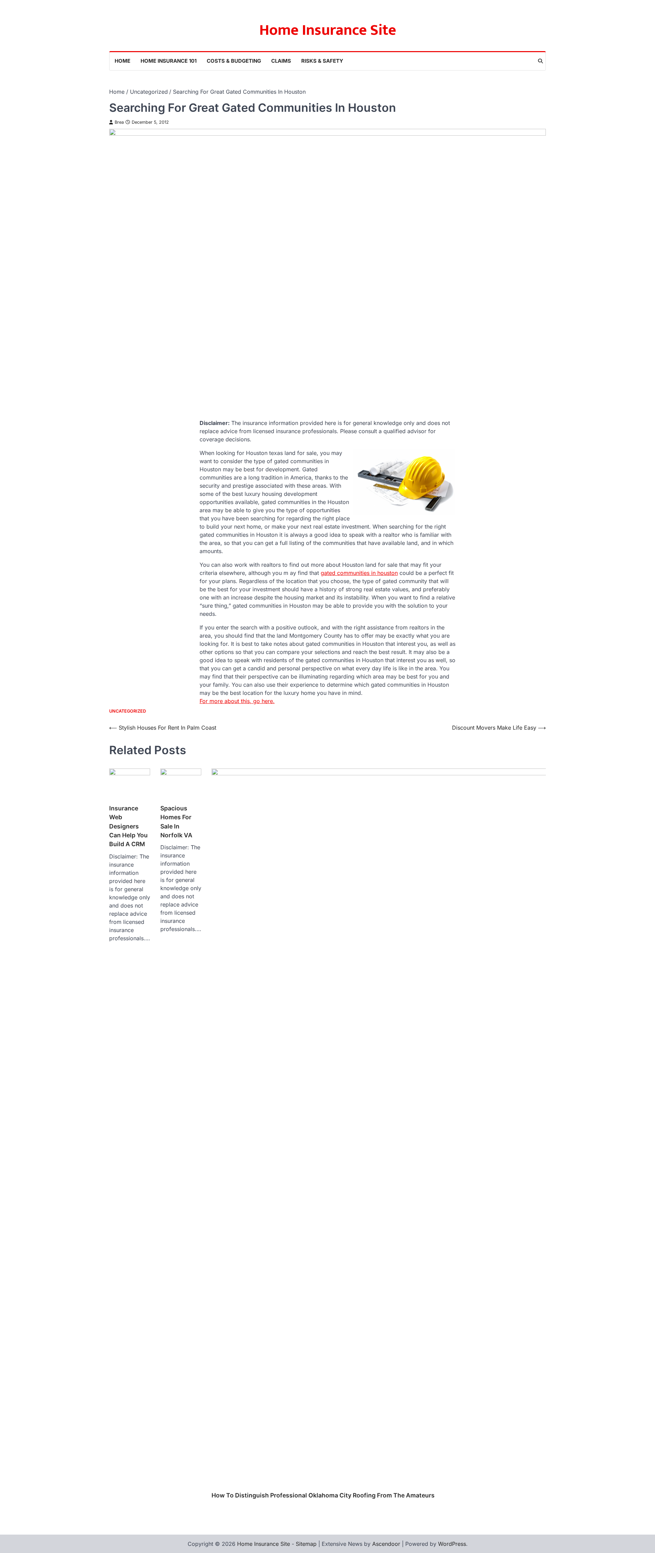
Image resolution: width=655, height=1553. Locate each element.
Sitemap (306, 1543)
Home (122, 61)
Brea (119, 122)
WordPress (452, 1543)
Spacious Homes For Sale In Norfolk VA (176, 822)
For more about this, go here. (237, 701)
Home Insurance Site (327, 30)
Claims (281, 61)
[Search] (540, 61)
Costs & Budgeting (234, 61)
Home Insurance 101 (168, 61)
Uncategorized (127, 711)
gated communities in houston (359, 572)
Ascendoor (386, 1543)
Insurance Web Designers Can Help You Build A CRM (128, 826)
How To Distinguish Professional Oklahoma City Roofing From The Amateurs (323, 1495)
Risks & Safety (322, 61)
